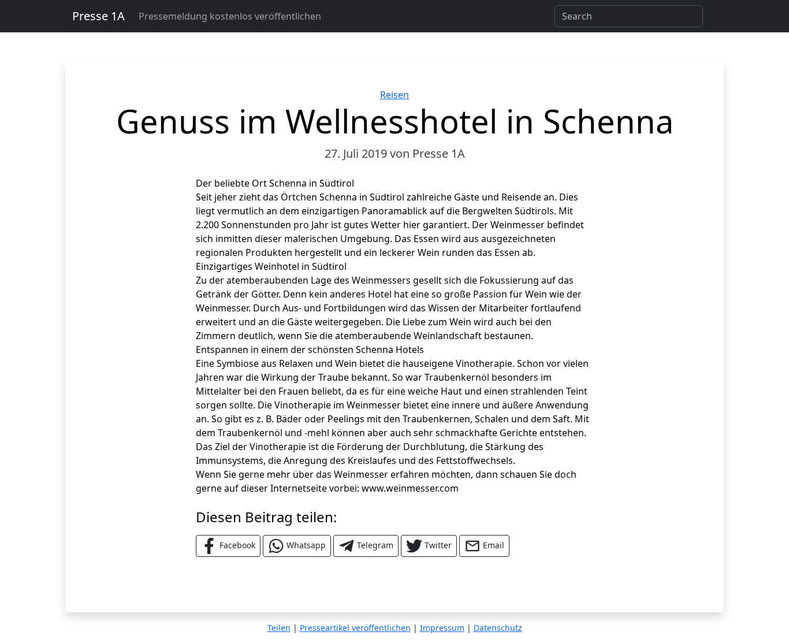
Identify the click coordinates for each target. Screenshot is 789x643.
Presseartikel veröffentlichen (355, 627)
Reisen (394, 94)
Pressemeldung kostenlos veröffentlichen (230, 16)
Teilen (279, 627)
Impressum (442, 627)
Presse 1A (98, 16)
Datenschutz (498, 627)
